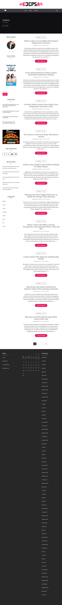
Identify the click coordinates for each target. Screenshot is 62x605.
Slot (3, 222)
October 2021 (44, 548)
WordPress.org (6, 368)
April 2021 (44, 562)
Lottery (43, 37)
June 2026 (44, 364)
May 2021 (43, 558)
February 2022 (45, 537)
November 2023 (45, 476)
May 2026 (43, 368)
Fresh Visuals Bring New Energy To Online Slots (10, 117)
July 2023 (44, 490)
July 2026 (44, 361)
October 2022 (44, 522)
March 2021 (44, 566)
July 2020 (44, 594)
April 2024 (44, 458)
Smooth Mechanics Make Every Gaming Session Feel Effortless (10, 188)
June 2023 (44, 494)
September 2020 (45, 587)
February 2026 (45, 379)
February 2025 (45, 422)
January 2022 (44, 540)
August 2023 (44, 486)
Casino (4, 204)
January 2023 (44, 512)
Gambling (36, 10)
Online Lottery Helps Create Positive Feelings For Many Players (41, 166)
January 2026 (44, 382)
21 (33, 367)
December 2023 (45, 472)
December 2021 (45, 544)
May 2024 (43, 454)
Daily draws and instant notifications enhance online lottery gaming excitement (41, 288)
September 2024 (45, 440)
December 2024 (45, 429)
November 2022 (45, 519)
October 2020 (44, 584)
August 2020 (44, 591)
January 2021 (44, 573)
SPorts (4, 226)
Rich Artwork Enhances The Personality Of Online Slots (9, 122)
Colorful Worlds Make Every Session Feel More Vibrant (11, 111)
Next (46, 344)
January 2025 (44, 425)
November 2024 (45, 433)
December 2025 (45, 386)
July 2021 (44, 551)
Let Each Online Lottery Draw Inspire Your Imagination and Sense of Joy (41, 105)
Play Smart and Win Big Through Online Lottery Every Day (41, 318)
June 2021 (44, 555)
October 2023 (44, 479)
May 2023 (43, 497)
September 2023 (45, 483)
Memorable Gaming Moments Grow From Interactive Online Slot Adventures (11, 105)
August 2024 (44, 443)
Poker (4, 219)
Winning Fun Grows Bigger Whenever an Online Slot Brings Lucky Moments (41, 196)
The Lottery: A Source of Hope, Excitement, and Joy (41, 135)
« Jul (23, 375)
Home (25, 10)
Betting (30, 10)
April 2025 (44, 415)
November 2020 (45, 580)
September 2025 (45, 397)
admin (47, 45)
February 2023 (45, 508)
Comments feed (6, 364)
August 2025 (44, 400)
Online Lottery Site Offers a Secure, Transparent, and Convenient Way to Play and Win (41, 227)
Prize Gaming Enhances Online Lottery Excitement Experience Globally (41, 74)
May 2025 (43, 411)
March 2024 (44, 461)
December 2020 (45, 576)
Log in (4, 357)
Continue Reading (41, 61)
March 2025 (44, 418)
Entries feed (5, 361)
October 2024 (44, 436)
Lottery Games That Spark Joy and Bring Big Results (41, 258)
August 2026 (44, 357)
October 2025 (44, 393)
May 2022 (43, 530)
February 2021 (45, 569)
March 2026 (44, 375)
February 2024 (45, 465)
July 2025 (44, 404)
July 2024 (44, 447)
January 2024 (44, 468)
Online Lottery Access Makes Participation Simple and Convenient (41, 42)
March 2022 (44, 533)
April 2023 (44, 501)
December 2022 (45, 515)
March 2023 (44, 504)
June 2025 (44, 407)
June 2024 (44, 451)
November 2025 (45, 389)
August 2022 (44, 526)
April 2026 (44, 371)
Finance (4, 208)
